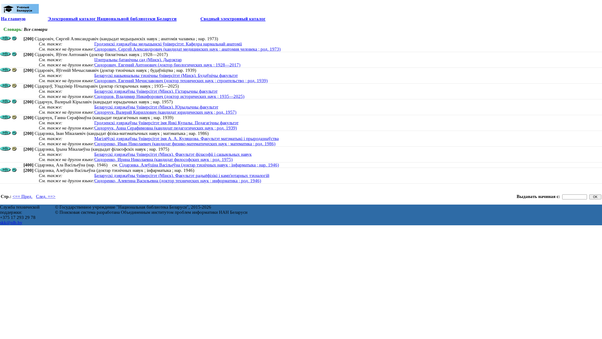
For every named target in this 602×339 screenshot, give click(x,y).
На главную (13, 18)
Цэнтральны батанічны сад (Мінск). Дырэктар (138, 59)
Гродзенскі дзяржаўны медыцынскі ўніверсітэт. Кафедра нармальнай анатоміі (168, 43)
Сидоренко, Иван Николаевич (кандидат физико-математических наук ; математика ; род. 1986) (184, 143)
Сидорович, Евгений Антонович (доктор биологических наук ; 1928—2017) (167, 64)
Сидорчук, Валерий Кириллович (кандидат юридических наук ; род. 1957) (165, 112)
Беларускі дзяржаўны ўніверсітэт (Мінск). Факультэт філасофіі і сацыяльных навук (173, 154)
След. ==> (45, 196)
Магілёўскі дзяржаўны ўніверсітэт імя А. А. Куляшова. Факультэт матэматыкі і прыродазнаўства (186, 138)
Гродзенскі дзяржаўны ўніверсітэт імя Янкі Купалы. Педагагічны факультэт (166, 122)
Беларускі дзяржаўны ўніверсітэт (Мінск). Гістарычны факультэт (156, 91)
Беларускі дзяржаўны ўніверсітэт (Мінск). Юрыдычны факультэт (156, 107)
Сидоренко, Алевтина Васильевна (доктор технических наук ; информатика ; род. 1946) (177, 180)
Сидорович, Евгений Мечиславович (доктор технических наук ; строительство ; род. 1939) (181, 80)
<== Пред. (22, 196)
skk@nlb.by (11, 222)
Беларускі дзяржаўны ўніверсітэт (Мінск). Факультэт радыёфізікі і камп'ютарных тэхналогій (181, 175)
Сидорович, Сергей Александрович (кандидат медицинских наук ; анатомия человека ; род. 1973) (187, 49)
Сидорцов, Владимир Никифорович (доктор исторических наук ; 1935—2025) (169, 96)
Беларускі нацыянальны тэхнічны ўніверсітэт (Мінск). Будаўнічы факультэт (166, 75)
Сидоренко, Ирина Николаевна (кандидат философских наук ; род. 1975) (163, 159)
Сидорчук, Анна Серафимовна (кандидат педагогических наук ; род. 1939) (165, 127)
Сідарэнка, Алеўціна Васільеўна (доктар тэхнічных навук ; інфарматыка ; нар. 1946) (199, 164)
